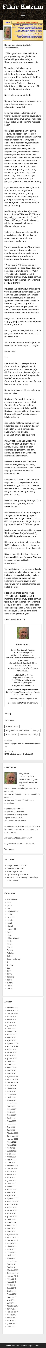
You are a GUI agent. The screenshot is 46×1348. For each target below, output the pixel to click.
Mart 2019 (11, 1249)
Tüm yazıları (9, 849)
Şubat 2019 (11, 1252)
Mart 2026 (11, 1022)
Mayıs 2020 (11, 1207)
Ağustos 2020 (12, 1198)
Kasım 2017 (11, 1297)
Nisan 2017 (11, 1318)
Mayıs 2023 (11, 1109)
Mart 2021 (11, 1177)
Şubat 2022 (11, 1151)
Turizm (10, 983)
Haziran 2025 (12, 1046)
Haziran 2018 (12, 1276)
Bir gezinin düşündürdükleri (17, 730)
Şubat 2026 (11, 1025)
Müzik (9, 947)
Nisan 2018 (11, 1282)
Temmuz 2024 (12, 1079)
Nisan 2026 (11, 1019)
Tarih (9, 971)
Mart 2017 (11, 1321)
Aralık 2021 (11, 1157)
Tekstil (9, 980)
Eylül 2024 (11, 1073)
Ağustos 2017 (12, 1306)
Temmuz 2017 (12, 1309)
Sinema (10, 965)
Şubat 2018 (11, 1288)
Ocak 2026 (11, 1028)
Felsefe (10, 920)
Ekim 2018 (11, 1264)
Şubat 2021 (11, 1180)
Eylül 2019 (11, 1231)
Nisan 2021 (11, 1174)
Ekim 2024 (11, 1070)
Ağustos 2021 (12, 1166)
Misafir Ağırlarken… (15, 871)
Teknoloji (10, 977)
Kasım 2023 (11, 1103)
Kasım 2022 (11, 1124)
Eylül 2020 (11, 1195)
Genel (12, 720)
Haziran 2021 (12, 1169)
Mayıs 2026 (11, 1017)
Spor (9, 968)
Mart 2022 (11, 1148)
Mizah (9, 944)
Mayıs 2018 (11, 1279)
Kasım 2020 (11, 1189)
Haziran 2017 (12, 1312)
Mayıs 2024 (11, 1085)
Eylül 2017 (11, 1303)
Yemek (9, 989)
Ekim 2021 (11, 1163)
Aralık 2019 (11, 1222)
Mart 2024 (11, 1091)
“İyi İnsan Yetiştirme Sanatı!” (18, 874)
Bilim (9, 902)
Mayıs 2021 (11, 1172)
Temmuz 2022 (12, 1136)
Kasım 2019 (11, 1225)
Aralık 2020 (11, 1186)
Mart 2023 (11, 1112)
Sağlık (9, 956)
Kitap (9, 935)
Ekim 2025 (11, 1037)
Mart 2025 (11, 1055)
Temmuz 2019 (12, 1237)
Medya (10, 941)
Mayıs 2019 (11, 1243)
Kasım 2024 (11, 1067)
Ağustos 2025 (12, 1043)
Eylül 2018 (11, 1267)
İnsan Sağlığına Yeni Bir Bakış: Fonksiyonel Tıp (22, 745)
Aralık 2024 (11, 1064)
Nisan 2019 (11, 1246)
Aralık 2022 (11, 1121)
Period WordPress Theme (15, 1346)
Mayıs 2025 (11, 1049)
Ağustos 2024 (12, 1076)
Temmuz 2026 (12, 1011)
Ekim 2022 (11, 1127)
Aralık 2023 (11, 1100)
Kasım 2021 (11, 1160)
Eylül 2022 (11, 1130)
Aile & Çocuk (12, 899)
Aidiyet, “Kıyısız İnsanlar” (17, 865)
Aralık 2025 (11, 1031)
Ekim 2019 (11, 1228)
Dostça (36, 730)
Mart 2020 (11, 1213)
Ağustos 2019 (12, 1234)
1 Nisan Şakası (12, 726)
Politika (10, 950)
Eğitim (9, 914)
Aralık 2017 (11, 1294)
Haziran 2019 (12, 1240)
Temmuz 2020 (12, 1201)
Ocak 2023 (11, 1118)
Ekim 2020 (11, 1192)
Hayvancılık (11, 929)
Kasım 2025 (11, 1034)
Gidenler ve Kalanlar (15, 868)
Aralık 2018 (11, 1258)
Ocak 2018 (11, 1291)
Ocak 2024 (11, 1097)
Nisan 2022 (11, 1145)
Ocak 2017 (11, 1327)
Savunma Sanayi (13, 959)
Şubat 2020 (11, 1216)
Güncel (10, 926)
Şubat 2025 (11, 1058)
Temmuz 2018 (12, 1273)
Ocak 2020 (11, 1219)
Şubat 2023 (11, 1115)
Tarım (9, 974)
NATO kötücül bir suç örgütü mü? (18, 754)
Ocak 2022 (11, 1154)
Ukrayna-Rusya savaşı (29, 734)
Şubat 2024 (11, 1094)
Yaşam (9, 986)
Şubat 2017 (11, 1324)
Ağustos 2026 (12, 1008)
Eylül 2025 (11, 1040)
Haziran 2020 (12, 1204)
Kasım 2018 (11, 1261)
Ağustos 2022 (12, 1133)
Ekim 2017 (11, 1300)
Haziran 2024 (12, 1082)
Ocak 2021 (11, 1183)
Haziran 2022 (12, 1139)
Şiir (8, 962)
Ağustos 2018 (12, 1270)
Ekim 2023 (11, 1106)
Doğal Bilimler (13, 911)
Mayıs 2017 (11, 1315)
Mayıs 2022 (11, 1142)
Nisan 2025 (11, 1052)
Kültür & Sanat (13, 938)
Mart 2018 (11, 1285)
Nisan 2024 (11, 1088)
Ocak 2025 (11, 1061)
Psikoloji (10, 953)
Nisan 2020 (11, 1210)
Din (8, 908)
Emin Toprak (13, 48)
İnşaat (9, 932)
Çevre (9, 905)
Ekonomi (10, 917)
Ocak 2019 (11, 1255)
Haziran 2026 (12, 1014)
